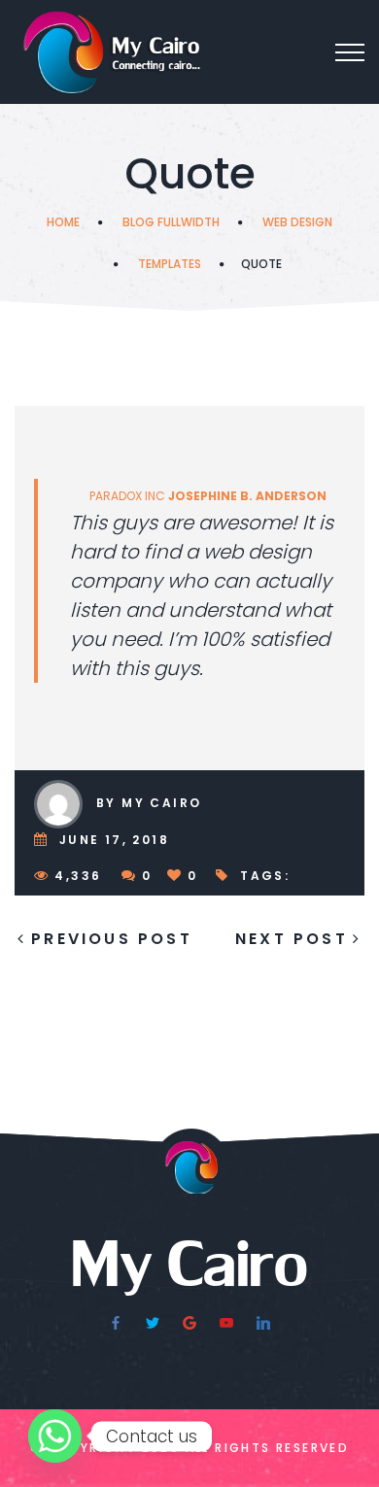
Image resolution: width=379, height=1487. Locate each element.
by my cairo (148, 802)
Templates (169, 263)
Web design (297, 222)
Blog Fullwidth (171, 222)
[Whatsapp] (55, 1436)
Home (63, 222)
